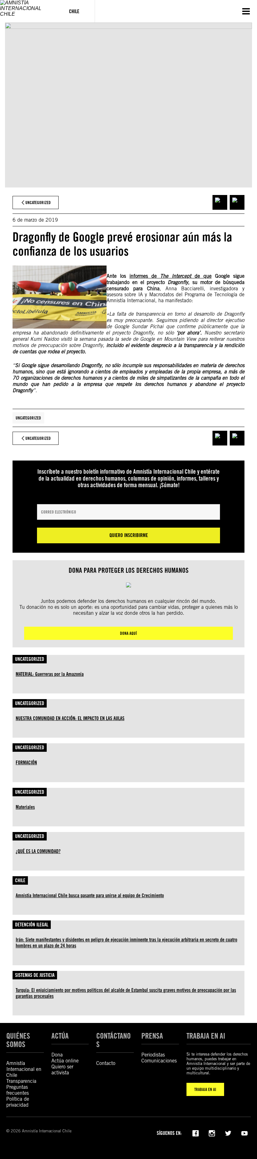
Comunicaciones (159, 1061)
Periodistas (153, 1055)
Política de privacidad (17, 1102)
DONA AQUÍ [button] (128, 633)
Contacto (105, 1063)
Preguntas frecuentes (17, 1090)
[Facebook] (195, 1132)
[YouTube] (244, 1132)
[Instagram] (212, 1132)
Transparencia (21, 1081)
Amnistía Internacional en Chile (23, 1069)
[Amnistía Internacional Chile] (27, 11)
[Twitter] (228, 1132)
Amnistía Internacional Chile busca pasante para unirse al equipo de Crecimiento (90, 895)
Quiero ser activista (62, 1070)
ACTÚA (60, 1035)
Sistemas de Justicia (35, 975)
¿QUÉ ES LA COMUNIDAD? (38, 851)
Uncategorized (28, 417)
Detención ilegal (31, 925)
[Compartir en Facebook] (219, 202)
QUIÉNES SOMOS (18, 1040)
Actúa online (65, 1061)
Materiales (25, 807)
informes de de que (170, 276)
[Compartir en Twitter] (237, 202)
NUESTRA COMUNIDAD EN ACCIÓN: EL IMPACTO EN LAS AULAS (70, 718)
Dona (57, 1055)
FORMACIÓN (26, 763)
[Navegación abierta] (246, 11)
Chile (20, 880)
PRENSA (152, 1035)
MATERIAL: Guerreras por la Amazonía (50, 674)
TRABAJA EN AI (205, 1089)
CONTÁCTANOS (113, 1040)
